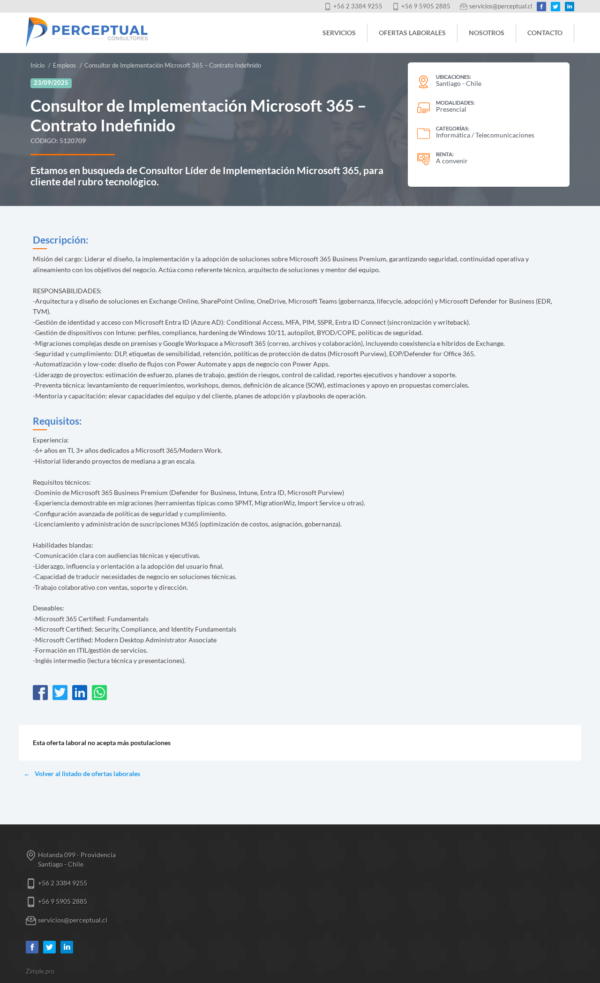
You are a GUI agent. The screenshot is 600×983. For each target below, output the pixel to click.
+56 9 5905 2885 (425, 6)
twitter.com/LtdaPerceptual (555, 6)
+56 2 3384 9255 (357, 6)
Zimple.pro (40, 971)
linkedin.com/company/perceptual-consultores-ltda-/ (569, 6)
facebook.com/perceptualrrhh (541, 6)
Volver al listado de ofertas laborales (87, 773)
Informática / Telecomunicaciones (485, 134)
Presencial (451, 109)
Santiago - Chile (458, 83)
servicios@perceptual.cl (500, 6)
